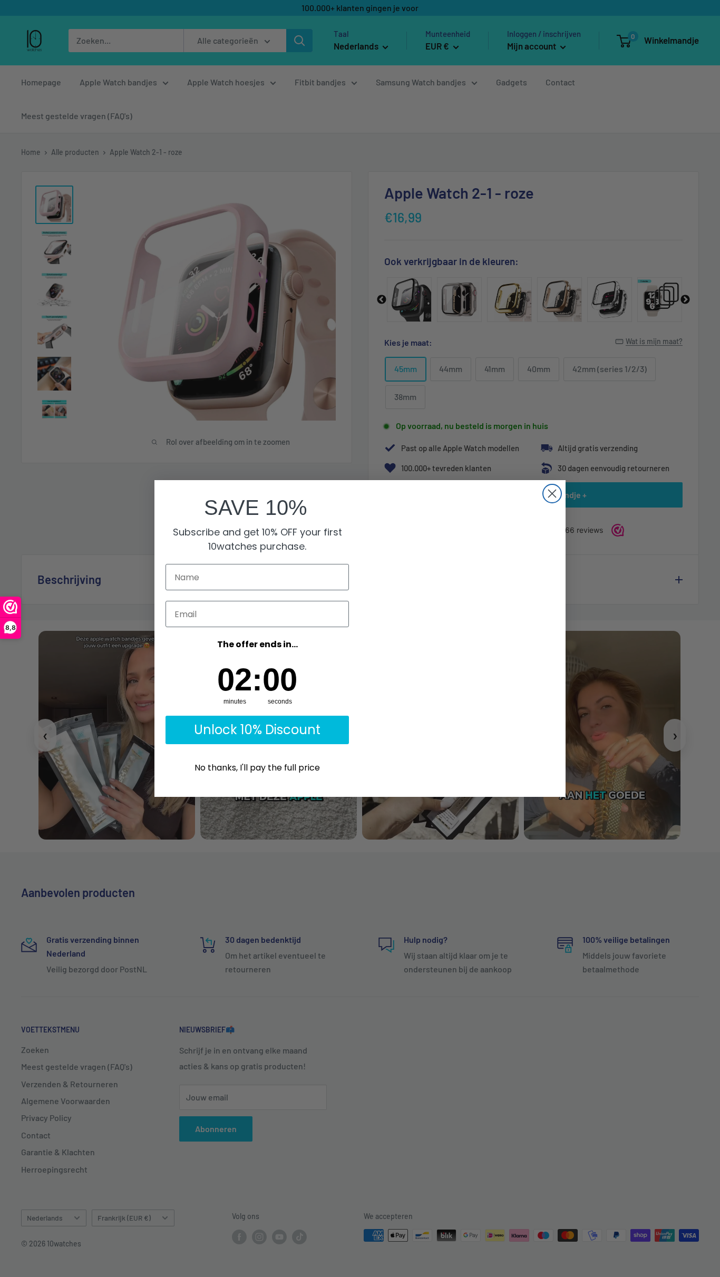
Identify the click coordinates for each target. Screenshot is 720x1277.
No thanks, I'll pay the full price (257, 768)
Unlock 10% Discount (257, 729)
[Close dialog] (552, 493)
